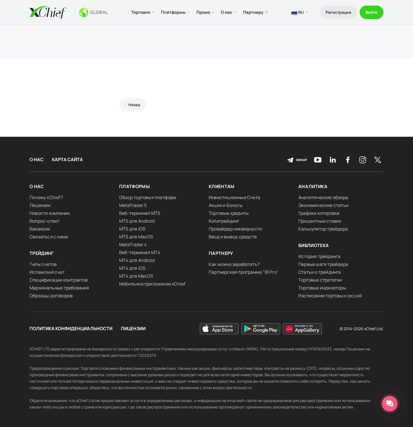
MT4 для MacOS (136, 276)
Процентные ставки (319, 221)
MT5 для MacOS (136, 237)
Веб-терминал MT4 (139, 252)
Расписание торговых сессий (330, 296)
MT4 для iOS (132, 268)
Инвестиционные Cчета (234, 197)
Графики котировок (319, 213)
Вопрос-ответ (45, 221)
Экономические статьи (323, 205)
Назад (134, 104)
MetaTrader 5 (133, 205)
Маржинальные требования (59, 288)
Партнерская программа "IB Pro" (243, 272)
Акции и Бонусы (225, 205)
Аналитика (312, 186)
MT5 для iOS (132, 229)
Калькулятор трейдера (323, 229)
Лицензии (40, 205)
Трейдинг (42, 253)
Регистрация (338, 12)
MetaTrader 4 (133, 244)
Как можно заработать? (234, 264)
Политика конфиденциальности (71, 329)
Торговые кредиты (229, 213)
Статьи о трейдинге (319, 272)
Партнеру (253, 12)
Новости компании (50, 213)
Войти (372, 12)
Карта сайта (67, 160)
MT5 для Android (137, 221)
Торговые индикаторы (322, 288)
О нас (37, 160)
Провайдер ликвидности (235, 229)
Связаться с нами (49, 237)
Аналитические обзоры (323, 197)
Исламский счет (47, 272)
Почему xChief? (46, 197)
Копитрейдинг (224, 221)
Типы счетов (43, 264)
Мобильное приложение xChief (152, 284)
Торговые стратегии (320, 280)
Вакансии (40, 229)
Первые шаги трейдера (323, 264)
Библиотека (313, 245)
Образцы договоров (51, 296)
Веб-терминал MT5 (139, 213)
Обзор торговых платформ (147, 197)
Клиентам (222, 186)
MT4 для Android (137, 260)
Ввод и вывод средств (233, 237)
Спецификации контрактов (59, 280)
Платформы (134, 186)
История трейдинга (319, 256)
